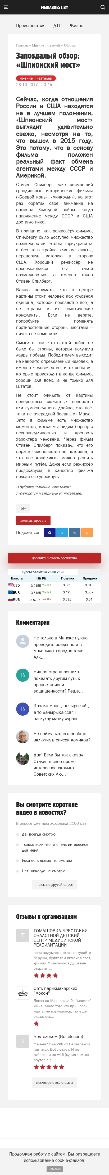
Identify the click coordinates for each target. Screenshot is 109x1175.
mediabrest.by (54, 7)
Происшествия (31, 25)
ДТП (57, 25)
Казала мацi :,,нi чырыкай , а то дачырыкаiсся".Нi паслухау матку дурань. (61, 712)
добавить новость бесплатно (54, 558)
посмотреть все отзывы (54, 1083)
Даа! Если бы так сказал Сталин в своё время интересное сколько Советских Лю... (58, 764)
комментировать (33, 520)
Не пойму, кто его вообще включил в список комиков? (62, 736)
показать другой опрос (55, 885)
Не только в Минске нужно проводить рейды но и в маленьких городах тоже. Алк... (61, 647)
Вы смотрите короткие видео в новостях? (47, 809)
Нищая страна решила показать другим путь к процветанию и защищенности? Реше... (58, 681)
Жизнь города (84, 25)
